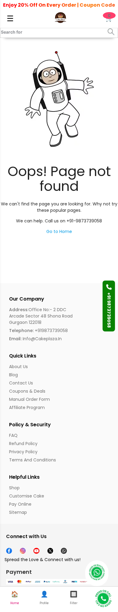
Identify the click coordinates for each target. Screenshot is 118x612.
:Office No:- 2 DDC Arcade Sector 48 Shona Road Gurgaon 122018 (41, 316)
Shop (14, 488)
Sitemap (18, 512)
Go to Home (59, 231)
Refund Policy (23, 444)
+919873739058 (38, 331)
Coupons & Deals (27, 391)
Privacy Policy (23, 452)
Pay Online (20, 504)
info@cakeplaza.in (35, 339)
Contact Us (21, 383)
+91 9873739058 (109, 310)
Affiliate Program (27, 407)
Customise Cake (26, 496)
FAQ (13, 435)
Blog (13, 375)
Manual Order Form (29, 399)
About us (18, 367)
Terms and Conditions (32, 460)
